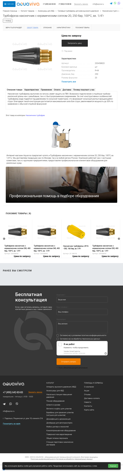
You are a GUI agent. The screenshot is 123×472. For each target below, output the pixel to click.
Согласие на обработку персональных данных (74, 459)
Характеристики (31, 90)
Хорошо (113, 466)
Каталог (50, 383)
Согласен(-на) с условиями (83, 335)
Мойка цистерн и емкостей (57, 427)
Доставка (67, 90)
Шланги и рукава (53, 405)
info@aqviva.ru (98, 4)
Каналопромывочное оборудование (61, 430)
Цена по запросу (22, 256)
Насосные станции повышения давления (59, 395)
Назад (8, 21)
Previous (4, 239)
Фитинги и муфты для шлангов (58, 409)
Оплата (57, 90)
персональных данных (91, 339)
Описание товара (14, 90)
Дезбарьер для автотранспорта (59, 423)
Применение (46, 90)
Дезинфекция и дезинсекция (58, 419)
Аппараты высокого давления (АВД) (61, 387)
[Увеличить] (32, 56)
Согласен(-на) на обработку (80, 339)
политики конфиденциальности (93, 335)
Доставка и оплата (92, 398)
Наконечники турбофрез (35, 115)
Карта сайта (89, 410)
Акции (86, 391)
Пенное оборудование (55, 401)
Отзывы (87, 394)
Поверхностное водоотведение (59, 434)
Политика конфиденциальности (43, 459)
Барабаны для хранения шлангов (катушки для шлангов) (60, 413)
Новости (87, 402)
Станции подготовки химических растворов (59, 443)
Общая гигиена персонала (57, 438)
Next (119, 239)
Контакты (88, 406)
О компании (89, 387)
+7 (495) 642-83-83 (13, 392)
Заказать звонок (81, 4)
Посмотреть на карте (11, 424)
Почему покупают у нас (83, 90)
